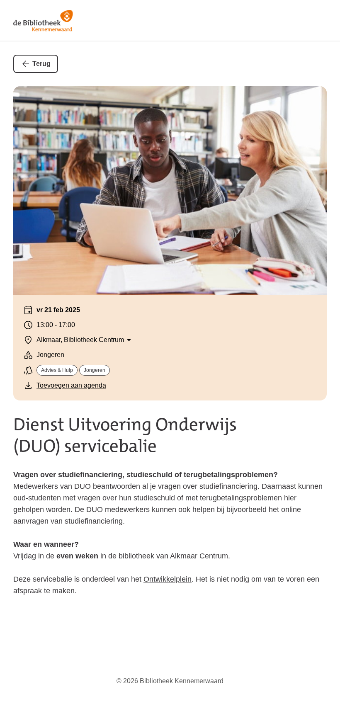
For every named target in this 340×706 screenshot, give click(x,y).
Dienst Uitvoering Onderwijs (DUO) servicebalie (125, 435)
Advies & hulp (57, 370)
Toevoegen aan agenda (71, 385)
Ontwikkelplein (167, 579)
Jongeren (94, 370)
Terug (41, 63)
